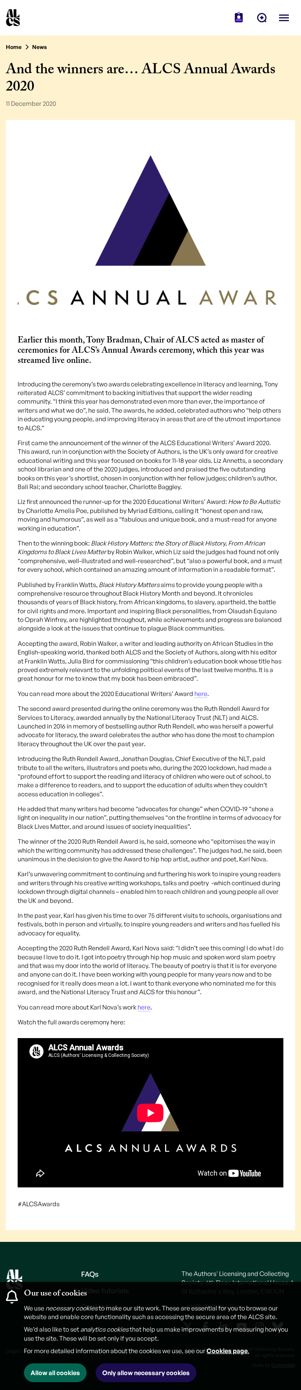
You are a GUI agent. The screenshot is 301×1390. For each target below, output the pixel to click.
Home (14, 46)
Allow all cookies (55, 1373)
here (200, 694)
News (39, 46)
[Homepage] (13, 17)
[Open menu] (284, 17)
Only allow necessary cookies (146, 1373)
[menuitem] (239, 17)
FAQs (90, 1274)
